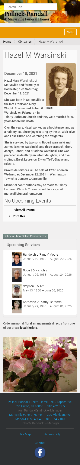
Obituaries (25, 41)
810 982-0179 (56, 406)
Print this (19, 216)
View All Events (24, 210)
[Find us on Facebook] (40, 452)
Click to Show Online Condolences (25, 236)
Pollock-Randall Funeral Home (28, 402)
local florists (28, 328)
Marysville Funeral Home (25, 415)
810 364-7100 (55, 419)
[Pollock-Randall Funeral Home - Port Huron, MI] (36, 13)
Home (7, 41)
